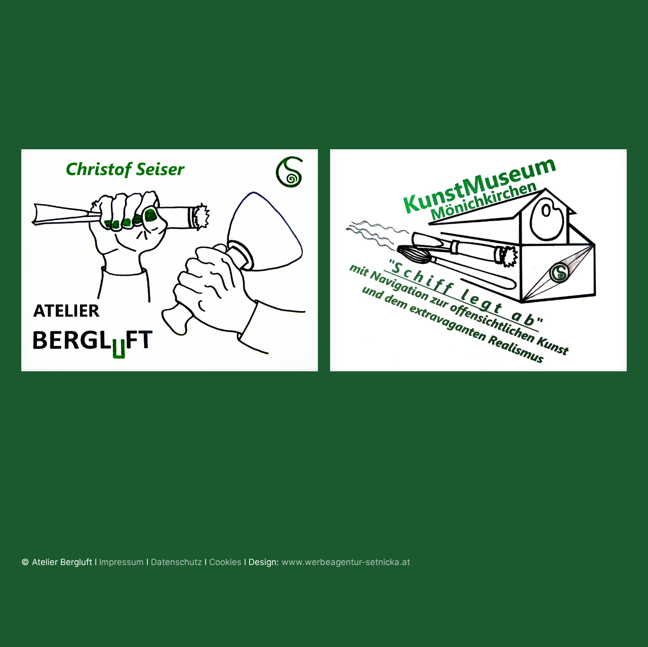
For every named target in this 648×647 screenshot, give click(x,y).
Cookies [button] (225, 562)
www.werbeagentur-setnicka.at (345, 562)
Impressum (121, 562)
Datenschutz (178, 562)
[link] (169, 260)
